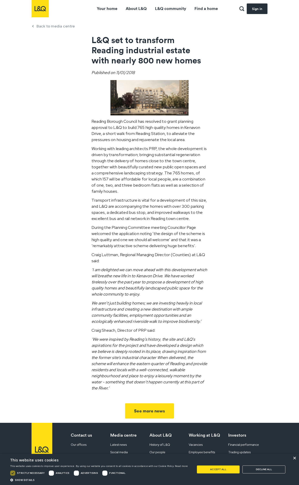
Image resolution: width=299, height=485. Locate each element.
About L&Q (136, 8)
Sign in (257, 9)
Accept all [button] (218, 469)
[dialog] (149, 469)
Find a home (206, 8)
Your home (107, 8)
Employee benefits (202, 452)
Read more (181, 466)
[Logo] (40, 8)
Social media (119, 452)
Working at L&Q (204, 435)
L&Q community (170, 8)
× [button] (294, 458)
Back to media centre (56, 26)
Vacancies (196, 445)
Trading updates (239, 452)
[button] (241, 8)
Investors (237, 435)
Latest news (118, 445)
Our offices (78, 445)
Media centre (123, 435)
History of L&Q (160, 445)
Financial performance (243, 445)
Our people (157, 452)
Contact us (81, 435)
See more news (149, 411)
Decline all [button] (264, 469)
